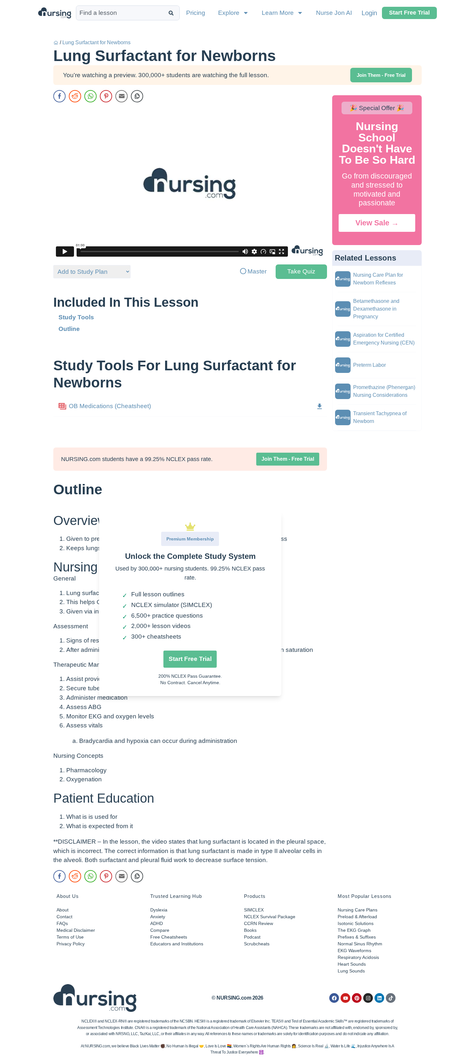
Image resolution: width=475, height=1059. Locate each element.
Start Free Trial (190, 658)
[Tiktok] (391, 998)
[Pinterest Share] (106, 96)
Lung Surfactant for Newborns (96, 42)
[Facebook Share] (59, 96)
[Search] (172, 13)
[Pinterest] (357, 998)
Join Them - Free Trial (287, 459)
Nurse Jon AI (334, 12)
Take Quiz (301, 271)
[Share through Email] (121, 96)
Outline (69, 328)
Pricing (195, 12)
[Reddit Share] (75, 96)
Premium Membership (190, 538)
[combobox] (120, 13)
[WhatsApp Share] (90, 96)
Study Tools (76, 317)
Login (369, 12)
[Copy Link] (137, 96)
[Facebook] (334, 998)
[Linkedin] (379, 998)
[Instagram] (368, 998)
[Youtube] (345, 998)
